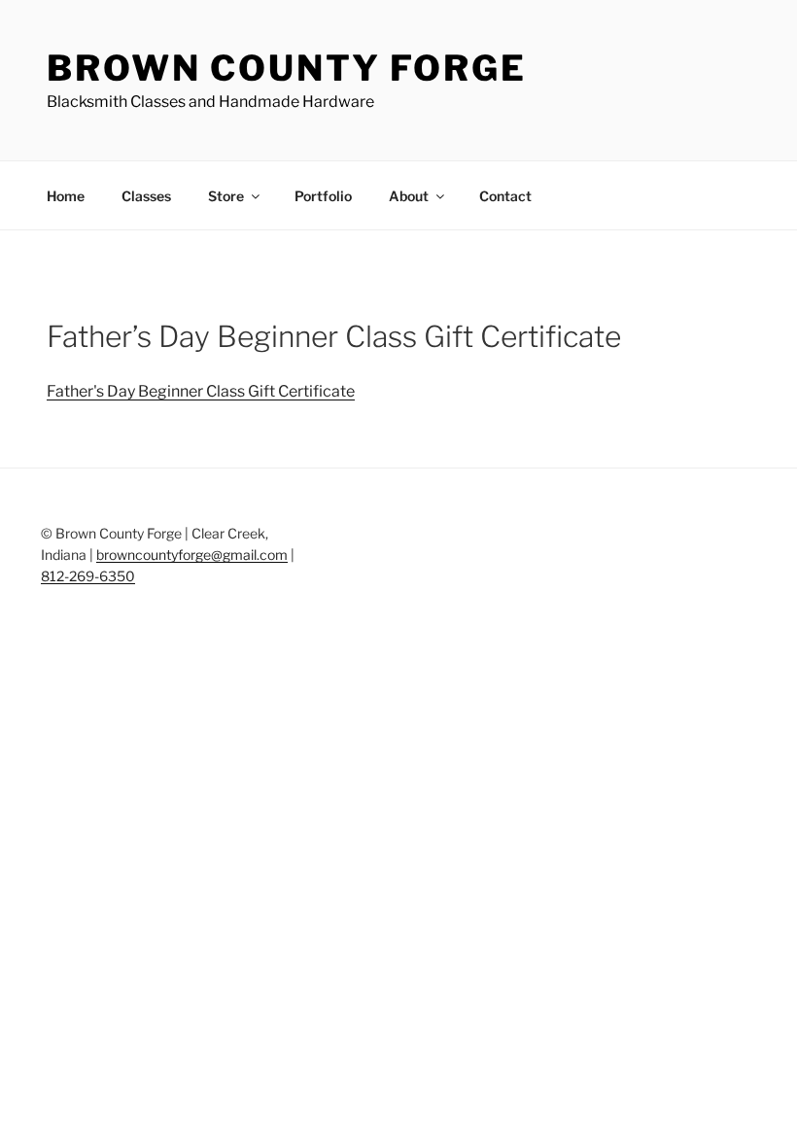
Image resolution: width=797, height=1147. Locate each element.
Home (66, 196)
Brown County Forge (287, 68)
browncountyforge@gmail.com (192, 554)
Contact (505, 196)
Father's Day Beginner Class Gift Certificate (201, 391)
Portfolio (323, 196)
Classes (146, 196)
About (409, 196)
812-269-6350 (88, 576)
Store (226, 196)
